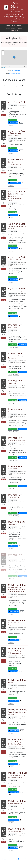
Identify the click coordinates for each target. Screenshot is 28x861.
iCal (21, 122)
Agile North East (14, 122)
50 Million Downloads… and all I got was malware (17, 775)
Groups (13, 25)
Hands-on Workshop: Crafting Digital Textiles (16, 742)
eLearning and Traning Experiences (15, 356)
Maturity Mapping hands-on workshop (17, 226)
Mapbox (3, 67)
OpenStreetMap (11, 66)
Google (11, 125)
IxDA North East (14, 545)
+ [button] (3, 52)
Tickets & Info (13, 119)
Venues (19, 25)
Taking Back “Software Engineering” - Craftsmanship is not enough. (16, 196)
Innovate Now (22, 344)
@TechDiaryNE (14, 30)
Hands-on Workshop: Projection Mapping (16, 651)
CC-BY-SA (21, 66)
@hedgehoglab (16, 70)
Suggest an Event (11, 28)
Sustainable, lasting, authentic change (16, 134)
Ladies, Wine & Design (15, 182)
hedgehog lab (13, 105)
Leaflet (2, 66)
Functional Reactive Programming (17, 623)
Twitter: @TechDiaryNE (19, 859)
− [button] (3, 54)
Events (8, 25)
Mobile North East (14, 611)
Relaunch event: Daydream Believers (17, 712)
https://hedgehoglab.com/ (16, 73)
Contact (19, 28)
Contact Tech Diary (7, 859)
